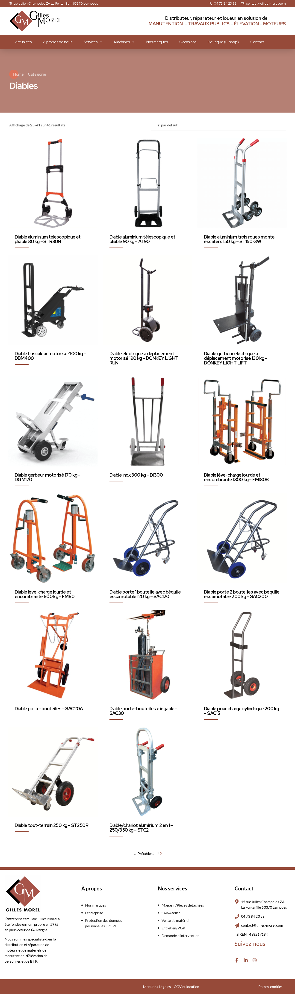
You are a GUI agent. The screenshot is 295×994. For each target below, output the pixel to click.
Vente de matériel (175, 920)
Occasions (187, 41)
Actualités (23, 41)
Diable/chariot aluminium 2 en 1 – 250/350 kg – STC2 (141, 827)
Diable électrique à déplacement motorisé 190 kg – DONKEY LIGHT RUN (143, 358)
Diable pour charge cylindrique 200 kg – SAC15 (241, 711)
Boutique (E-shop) (223, 41)
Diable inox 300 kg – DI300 (136, 475)
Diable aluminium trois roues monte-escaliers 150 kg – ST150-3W (240, 239)
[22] (53, 183)
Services (90, 41)
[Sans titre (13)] (148, 421)
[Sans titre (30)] (148, 772)
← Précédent (143, 853)
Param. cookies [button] (270, 986)
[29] (148, 300)
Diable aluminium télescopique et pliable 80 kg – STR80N (48, 239)
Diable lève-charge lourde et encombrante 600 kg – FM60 (44, 594)
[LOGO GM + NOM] (23, 893)
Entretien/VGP (173, 928)
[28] (242, 183)
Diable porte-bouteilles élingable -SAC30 (143, 711)
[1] (148, 183)
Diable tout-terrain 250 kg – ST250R (51, 825)
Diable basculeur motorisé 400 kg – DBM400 (50, 356)
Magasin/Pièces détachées (183, 905)
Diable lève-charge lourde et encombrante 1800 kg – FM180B (236, 477)
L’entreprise (94, 912)
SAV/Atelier (171, 912)
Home (18, 74)
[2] (148, 538)
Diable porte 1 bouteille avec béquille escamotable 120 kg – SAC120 (145, 594)
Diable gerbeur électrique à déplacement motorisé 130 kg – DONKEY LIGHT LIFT (235, 358)
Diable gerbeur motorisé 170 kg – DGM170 (47, 477)
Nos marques (157, 41)
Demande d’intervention (180, 935)
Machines (122, 41)
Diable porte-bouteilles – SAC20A (49, 709)
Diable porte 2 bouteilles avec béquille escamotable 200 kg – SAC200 (241, 594)
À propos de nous (57, 41)
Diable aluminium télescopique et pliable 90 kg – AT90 (142, 239)
